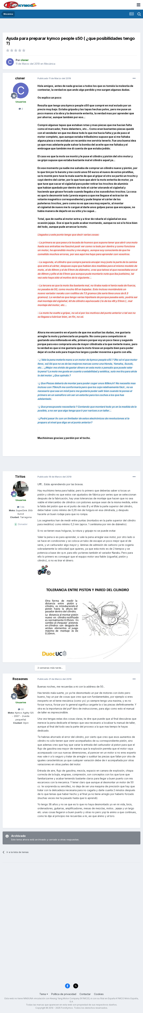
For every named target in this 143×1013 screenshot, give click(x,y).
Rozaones (20, 679)
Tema (43, 994)
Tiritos (20, 476)
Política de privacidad (63, 994)
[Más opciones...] (134, 78)
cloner (20, 78)
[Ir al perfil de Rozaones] (21, 691)
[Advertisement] (71, 26)
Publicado (54, 78)
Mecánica (49, 63)
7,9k (21, 506)
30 (22, 709)
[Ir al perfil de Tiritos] (21, 489)
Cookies (99, 994)
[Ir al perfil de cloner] (10, 62)
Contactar (85, 994)
